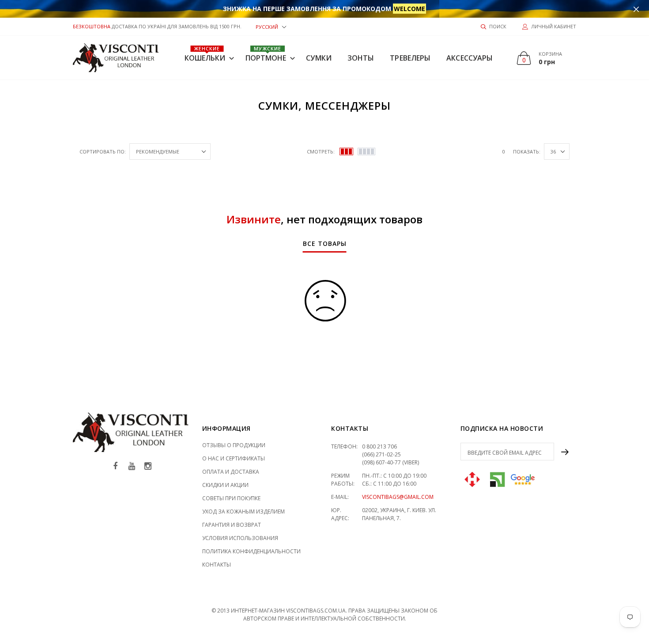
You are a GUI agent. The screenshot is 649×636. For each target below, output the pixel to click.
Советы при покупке (231, 498)
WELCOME (409, 8)
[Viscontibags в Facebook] (115, 466)
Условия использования (240, 538)
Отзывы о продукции (233, 445)
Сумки (319, 58)
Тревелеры (410, 58)
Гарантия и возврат (231, 525)
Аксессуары (469, 58)
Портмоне (266, 54)
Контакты (216, 564)
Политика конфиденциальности (251, 551)
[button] (271, 26)
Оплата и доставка (230, 471)
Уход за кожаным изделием (243, 511)
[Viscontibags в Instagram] (148, 466)
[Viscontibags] (116, 57)
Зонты (360, 58)
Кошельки (205, 54)
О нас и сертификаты (233, 458)
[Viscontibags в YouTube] (131, 466)
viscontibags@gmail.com (398, 497)
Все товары (325, 244)
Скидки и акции (225, 485)
